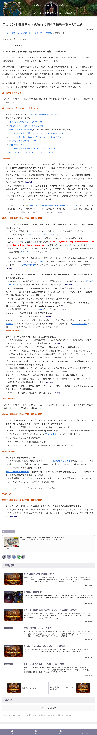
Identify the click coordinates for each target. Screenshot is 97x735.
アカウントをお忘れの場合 (20, 137)
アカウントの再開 (16, 145)
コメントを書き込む (48, 708)
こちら (39, 309)
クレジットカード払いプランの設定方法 (26, 126)
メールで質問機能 (25, 265)
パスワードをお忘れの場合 (20, 133)
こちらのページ (27, 252)
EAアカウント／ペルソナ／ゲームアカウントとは (30, 152)
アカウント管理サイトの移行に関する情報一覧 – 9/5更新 (26, 33)
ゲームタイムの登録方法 (19, 129)
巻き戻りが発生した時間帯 (17, 471)
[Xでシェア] (4, 557)
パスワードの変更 (16, 148)
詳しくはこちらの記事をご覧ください (44, 234)
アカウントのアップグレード (21, 141)
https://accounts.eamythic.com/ (42, 114)
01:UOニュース (10, 531)
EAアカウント (41, 133)
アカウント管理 (51, 434)
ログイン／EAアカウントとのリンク (24, 122)
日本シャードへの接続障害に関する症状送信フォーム (52, 205)
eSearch (43, 261)
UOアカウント (57, 133)
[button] (90, 559)
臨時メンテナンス (60, 461)
